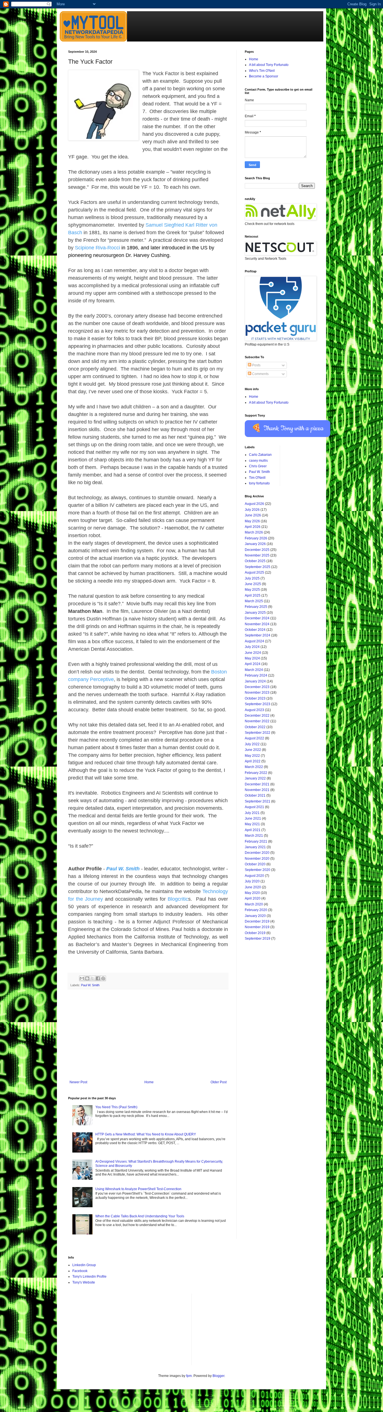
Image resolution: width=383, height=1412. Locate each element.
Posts (255, 365)
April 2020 (252, 898)
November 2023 (257, 692)
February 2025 (256, 607)
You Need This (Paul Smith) (116, 1107)
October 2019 (255, 933)
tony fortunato (259, 483)
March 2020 (254, 904)
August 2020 (254, 876)
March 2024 (254, 670)
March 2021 (254, 836)
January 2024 (255, 681)
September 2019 (257, 938)
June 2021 (253, 818)
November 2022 (257, 721)
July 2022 (252, 744)
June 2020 (253, 887)
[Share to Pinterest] (103, 978)
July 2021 (252, 813)
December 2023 (257, 687)
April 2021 (252, 830)
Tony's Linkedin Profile (89, 1276)
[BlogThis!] (87, 978)
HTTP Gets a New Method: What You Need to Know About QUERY (145, 1134)
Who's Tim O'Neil (262, 71)
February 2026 (256, 538)
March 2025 (254, 601)
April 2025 (252, 595)
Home (149, 1082)
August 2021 (254, 807)
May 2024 (252, 658)
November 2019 (257, 927)
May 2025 (252, 590)
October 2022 (255, 727)
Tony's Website (83, 1282)
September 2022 (257, 733)
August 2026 (254, 504)
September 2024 (257, 635)
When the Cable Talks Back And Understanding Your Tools (139, 1216)
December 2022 (257, 716)
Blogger (218, 1376)
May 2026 (252, 521)
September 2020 (257, 870)
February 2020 (256, 910)
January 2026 (255, 544)
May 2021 (252, 824)
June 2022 (253, 750)
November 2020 (257, 859)
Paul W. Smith (90, 985)
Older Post (219, 1082)
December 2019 (257, 921)
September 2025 (257, 567)
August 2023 (254, 710)
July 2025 (252, 578)
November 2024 (257, 624)
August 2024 (254, 641)
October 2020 (255, 864)
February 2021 (256, 841)
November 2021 (257, 790)
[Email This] (82, 978)
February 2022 (256, 773)
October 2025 (255, 561)
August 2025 (254, 572)
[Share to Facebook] (98, 978)
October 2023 (255, 698)
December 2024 (257, 618)
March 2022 (254, 767)
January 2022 (255, 778)
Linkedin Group (84, 1265)
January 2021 (255, 847)
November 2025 (257, 555)
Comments (260, 374)
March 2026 (254, 532)
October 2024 (255, 630)
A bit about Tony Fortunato (269, 65)
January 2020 (255, 916)
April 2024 (252, 664)
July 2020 (252, 881)
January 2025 (255, 613)
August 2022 (254, 738)
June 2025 (253, 584)
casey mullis (258, 461)
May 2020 (252, 893)
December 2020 (257, 853)
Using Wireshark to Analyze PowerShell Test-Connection (138, 1189)
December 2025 (257, 550)
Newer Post (78, 1082)
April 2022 (252, 761)
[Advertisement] (148, 1038)
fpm (189, 1376)
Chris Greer (258, 466)
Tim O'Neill (257, 478)
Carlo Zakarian (260, 455)
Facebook (79, 1271)
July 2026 (252, 510)
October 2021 (255, 795)
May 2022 (252, 756)
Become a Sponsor (263, 76)
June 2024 (253, 653)
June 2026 (253, 515)
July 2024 (252, 647)
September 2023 (257, 704)
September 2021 (257, 801)
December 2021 (257, 784)
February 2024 (256, 675)
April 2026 (252, 527)
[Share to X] (92, 978)
